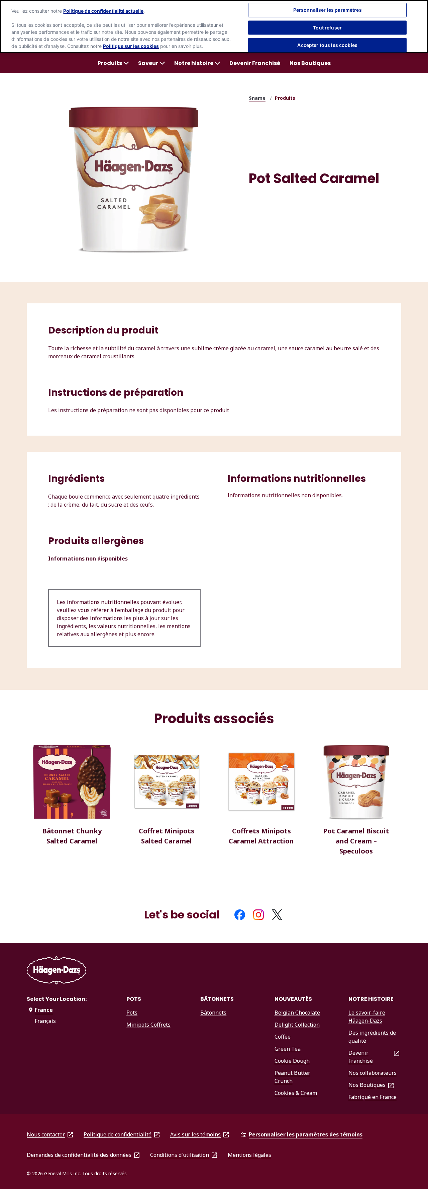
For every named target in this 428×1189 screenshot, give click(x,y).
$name (257, 98)
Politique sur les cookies (131, 46)
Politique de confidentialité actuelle (103, 11)
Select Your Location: (57, 999)
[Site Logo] (56, 971)
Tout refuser (327, 27)
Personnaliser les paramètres (327, 9)
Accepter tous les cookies (327, 45)
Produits (285, 98)
